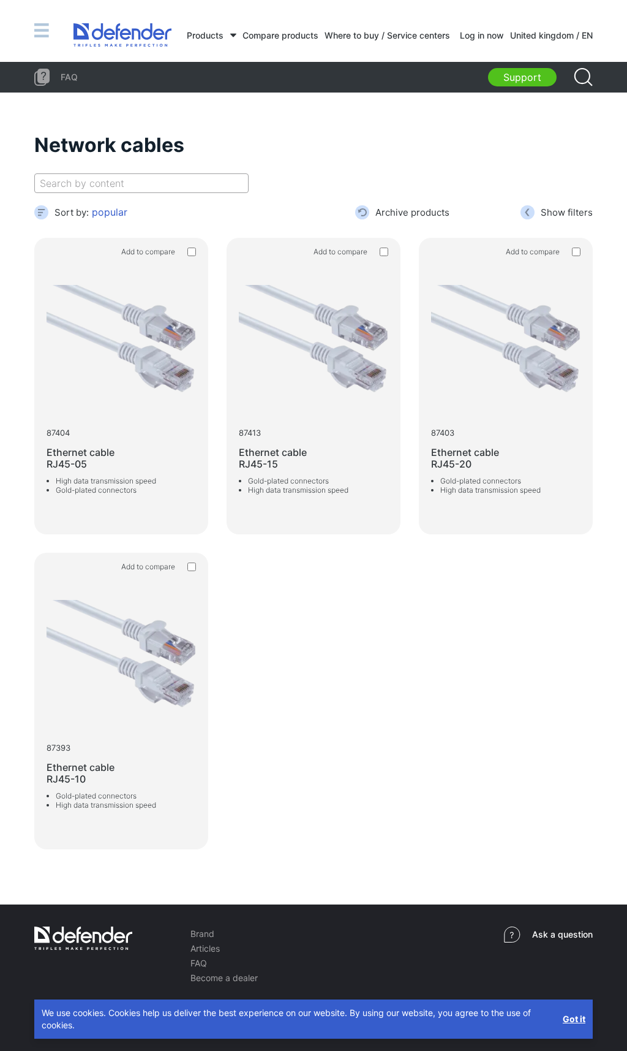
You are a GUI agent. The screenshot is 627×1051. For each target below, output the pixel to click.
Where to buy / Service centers (387, 35)
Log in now (482, 35)
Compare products (280, 35)
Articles (205, 948)
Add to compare (148, 251)
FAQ (198, 963)
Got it (574, 1019)
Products (205, 35)
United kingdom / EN (551, 35)
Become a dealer (224, 978)
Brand (202, 933)
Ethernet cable (81, 458)
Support (522, 77)
